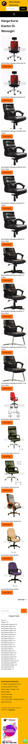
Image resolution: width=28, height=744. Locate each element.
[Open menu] (14, 14)
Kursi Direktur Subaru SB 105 (9, 555)
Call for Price (7, 66)
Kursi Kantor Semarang (9, 681)
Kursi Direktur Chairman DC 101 (10, 419)
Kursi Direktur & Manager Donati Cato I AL (13, 63)
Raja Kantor (12, 710)
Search (23, 8)
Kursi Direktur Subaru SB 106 (9, 589)
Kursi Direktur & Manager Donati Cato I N (13, 97)
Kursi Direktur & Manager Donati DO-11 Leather (12, 276)
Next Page (22, 599)
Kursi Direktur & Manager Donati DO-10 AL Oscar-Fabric (13, 168)
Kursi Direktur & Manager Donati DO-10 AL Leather (13, 132)
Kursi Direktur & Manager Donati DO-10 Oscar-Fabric (12, 240)
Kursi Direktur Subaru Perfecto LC (11, 521)
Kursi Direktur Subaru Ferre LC (10, 453)
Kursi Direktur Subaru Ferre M (10, 487)
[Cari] (24, 611)
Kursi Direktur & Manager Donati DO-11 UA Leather (13, 348)
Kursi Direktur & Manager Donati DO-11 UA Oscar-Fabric (13, 384)
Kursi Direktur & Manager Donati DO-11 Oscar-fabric (12, 312)
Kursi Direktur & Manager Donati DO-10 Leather (12, 204)
